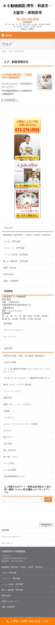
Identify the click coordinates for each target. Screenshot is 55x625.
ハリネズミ (8, 417)
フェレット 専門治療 (14, 248)
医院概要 (7, 323)
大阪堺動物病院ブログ (14, 476)
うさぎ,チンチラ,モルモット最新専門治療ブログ (26, 378)
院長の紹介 (8, 274)
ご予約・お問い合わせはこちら (29, 621)
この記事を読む (10, 100)
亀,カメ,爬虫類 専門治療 (15, 261)
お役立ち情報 (9, 362)
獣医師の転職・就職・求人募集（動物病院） (24, 356)
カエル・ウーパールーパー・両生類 (20, 424)
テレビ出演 (8, 463)
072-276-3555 (30, 19)
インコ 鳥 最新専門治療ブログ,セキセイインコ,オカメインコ (27, 370)
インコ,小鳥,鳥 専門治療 (15, 254)
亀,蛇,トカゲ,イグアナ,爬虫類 (17, 384)
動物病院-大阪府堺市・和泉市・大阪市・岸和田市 (27, 235)
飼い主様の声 (9, 450)
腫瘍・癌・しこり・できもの (17, 404)
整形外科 (7, 398)
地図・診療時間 (10, 281)
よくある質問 (9, 470)
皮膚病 (6, 411)
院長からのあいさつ (10, 601)
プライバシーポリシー (14, 330)
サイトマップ (9, 336)
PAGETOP (46, 525)
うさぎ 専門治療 (11, 241)
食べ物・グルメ (10, 456)
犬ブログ (10, 87)
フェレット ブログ (12, 391)
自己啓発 (7, 443)
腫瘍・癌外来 (9, 268)
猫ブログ (7, 437)
